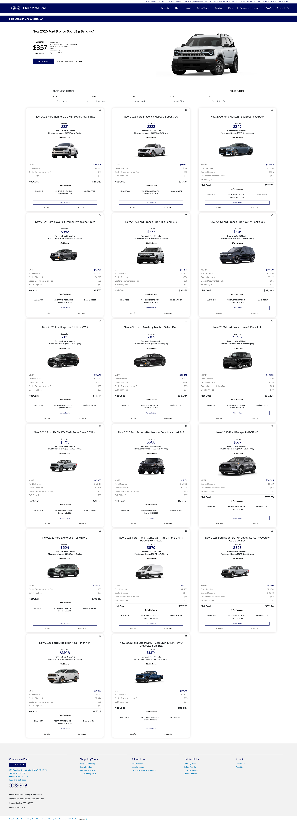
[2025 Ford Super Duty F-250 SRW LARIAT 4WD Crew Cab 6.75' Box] (151, 676)
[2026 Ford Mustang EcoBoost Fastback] (237, 150)
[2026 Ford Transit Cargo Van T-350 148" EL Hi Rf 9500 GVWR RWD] (151, 571)
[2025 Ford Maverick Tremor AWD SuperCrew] (64, 255)
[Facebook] (11, 785)
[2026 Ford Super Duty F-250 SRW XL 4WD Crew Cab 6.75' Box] (237, 571)
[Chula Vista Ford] (29, 8)
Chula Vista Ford (14, 819)
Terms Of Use (36, 819)
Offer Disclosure (65, 138)
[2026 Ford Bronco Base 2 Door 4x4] (237, 361)
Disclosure (78, 61)
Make (94, 97)
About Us (239, 767)
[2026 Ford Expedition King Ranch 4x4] (64, 676)
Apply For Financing (87, 764)
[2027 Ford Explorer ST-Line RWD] (64, 571)
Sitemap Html (53, 819)
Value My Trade (190, 764)
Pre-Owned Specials (88, 774)
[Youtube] (21, 785)
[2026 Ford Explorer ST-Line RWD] (64, 361)
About (239, 759)
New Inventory (137, 764)
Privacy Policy (26, 819)
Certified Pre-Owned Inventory (144, 770)
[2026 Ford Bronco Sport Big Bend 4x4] (151, 255)
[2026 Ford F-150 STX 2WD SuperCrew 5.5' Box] (64, 466)
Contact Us (18, 765)
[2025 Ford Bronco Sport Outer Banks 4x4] (237, 255)
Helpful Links (191, 759)
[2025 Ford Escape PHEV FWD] (237, 466)
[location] (210, 2)
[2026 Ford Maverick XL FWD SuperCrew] (151, 150)
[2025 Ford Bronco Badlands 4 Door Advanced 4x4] (151, 466)
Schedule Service (190, 770)
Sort (211, 97)
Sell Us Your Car (190, 767)
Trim (172, 97)
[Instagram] (16, 785)
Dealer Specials (86, 767)
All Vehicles (138, 759)
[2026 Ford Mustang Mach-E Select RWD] (151, 361)
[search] (288, 8)
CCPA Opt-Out (73, 819)
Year (55, 97)
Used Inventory (138, 767)
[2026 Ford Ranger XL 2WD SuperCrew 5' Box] (64, 150)
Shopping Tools (89, 759)
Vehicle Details (43, 61)
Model (133, 97)
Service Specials (190, 774)
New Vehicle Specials (88, 770)
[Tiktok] (26, 785)
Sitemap (44, 819)
